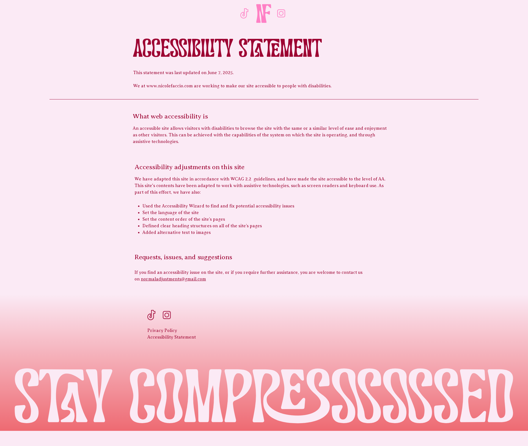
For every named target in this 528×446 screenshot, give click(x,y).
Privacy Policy (162, 330)
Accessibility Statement (171, 337)
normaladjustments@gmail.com (173, 279)
